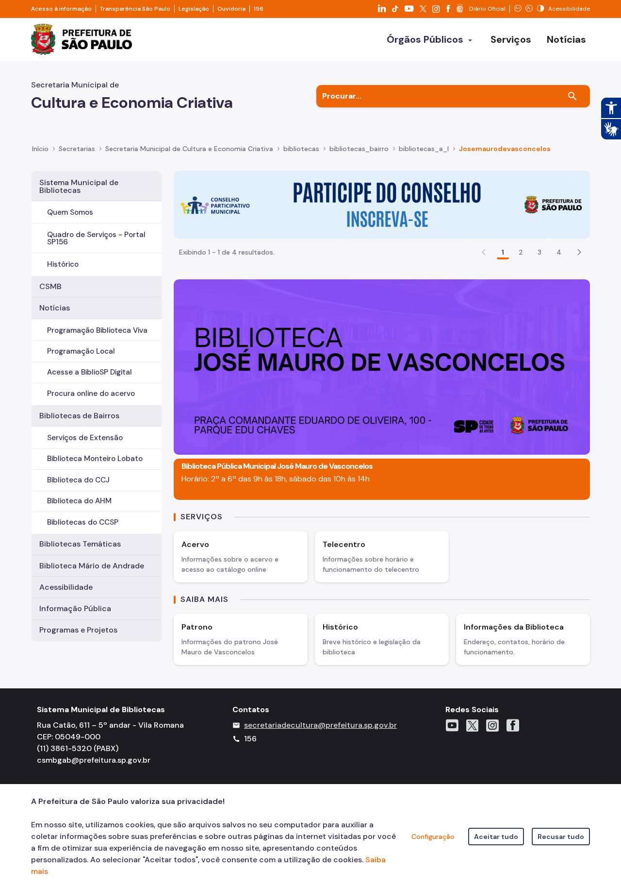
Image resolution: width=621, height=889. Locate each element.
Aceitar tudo (496, 836)
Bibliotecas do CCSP (82, 522)
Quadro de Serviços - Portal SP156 (96, 238)
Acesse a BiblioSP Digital (89, 372)
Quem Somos (70, 212)
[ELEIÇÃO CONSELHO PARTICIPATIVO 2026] (382, 204)
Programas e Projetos (78, 630)
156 (258, 9)
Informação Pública (75, 608)
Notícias (54, 308)
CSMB (50, 286)
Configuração (433, 836)
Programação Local (81, 351)
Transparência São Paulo (135, 9)
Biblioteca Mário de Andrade (91, 566)
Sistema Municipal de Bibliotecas (78, 186)
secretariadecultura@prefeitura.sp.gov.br (320, 725)
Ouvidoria (231, 9)
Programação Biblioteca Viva (97, 330)
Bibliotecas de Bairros (79, 415)
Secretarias (77, 148)
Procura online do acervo (91, 393)
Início (40, 148)
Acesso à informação (61, 9)
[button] (579, 252)
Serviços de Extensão (85, 438)
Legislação (194, 9)
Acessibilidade (66, 587)
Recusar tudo (561, 836)
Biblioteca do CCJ (78, 480)
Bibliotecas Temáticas (80, 544)
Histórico (63, 264)
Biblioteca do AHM (79, 501)
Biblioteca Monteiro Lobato (95, 458)
